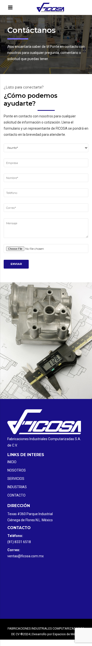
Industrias (17, 487)
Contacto (16, 495)
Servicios (15, 479)
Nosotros (16, 470)
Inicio (11, 462)
